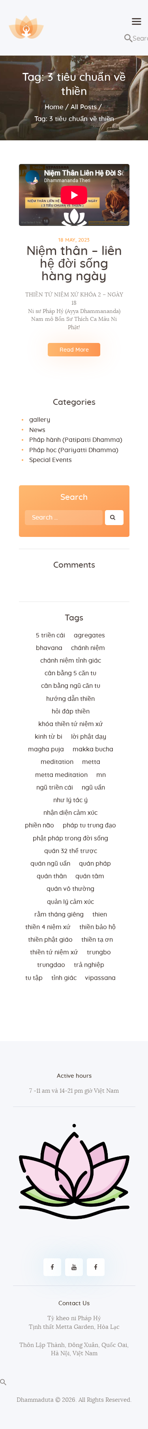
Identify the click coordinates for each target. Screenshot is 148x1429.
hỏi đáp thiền (71, 711)
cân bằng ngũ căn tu (70, 686)
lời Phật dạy (88, 737)
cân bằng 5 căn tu (70, 673)
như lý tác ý (70, 800)
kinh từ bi (48, 737)
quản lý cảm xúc (70, 902)
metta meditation (61, 775)
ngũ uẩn (93, 787)
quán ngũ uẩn (50, 864)
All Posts (84, 107)
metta (91, 762)
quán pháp (95, 864)
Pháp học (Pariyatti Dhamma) (73, 450)
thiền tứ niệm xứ (54, 952)
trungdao (51, 965)
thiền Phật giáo (50, 940)
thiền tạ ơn (97, 940)
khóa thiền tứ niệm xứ (70, 724)
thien (99, 914)
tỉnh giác (64, 978)
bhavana (49, 648)
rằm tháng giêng (59, 914)
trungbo (99, 952)
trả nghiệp (89, 965)
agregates (89, 635)
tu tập (34, 978)
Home (54, 107)
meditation (57, 762)
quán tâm (89, 876)
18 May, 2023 (74, 240)
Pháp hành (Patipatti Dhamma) (75, 440)
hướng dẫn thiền (70, 699)
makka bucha (93, 749)
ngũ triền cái (54, 787)
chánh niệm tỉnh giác (70, 661)
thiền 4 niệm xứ (48, 927)
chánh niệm (88, 648)
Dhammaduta (35, 1400)
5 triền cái (50, 635)
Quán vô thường (70, 889)
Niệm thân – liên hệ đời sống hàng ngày (74, 264)
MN (101, 775)
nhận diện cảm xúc (70, 813)
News (37, 430)
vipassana (100, 978)
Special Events (50, 460)
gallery (39, 420)
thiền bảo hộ (97, 927)
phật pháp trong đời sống (70, 838)
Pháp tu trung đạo (89, 825)
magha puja (46, 749)
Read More (74, 350)
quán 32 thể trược (70, 851)
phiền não (39, 825)
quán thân (52, 876)
